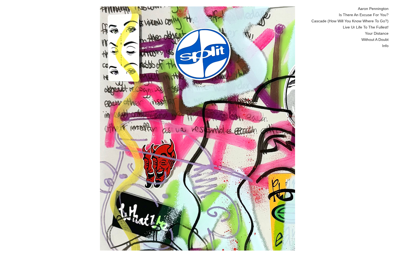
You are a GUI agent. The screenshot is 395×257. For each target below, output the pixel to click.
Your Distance (377, 33)
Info (385, 46)
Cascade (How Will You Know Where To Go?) (350, 21)
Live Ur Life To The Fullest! (366, 27)
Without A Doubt (375, 39)
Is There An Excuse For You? (364, 15)
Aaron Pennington (373, 8)
